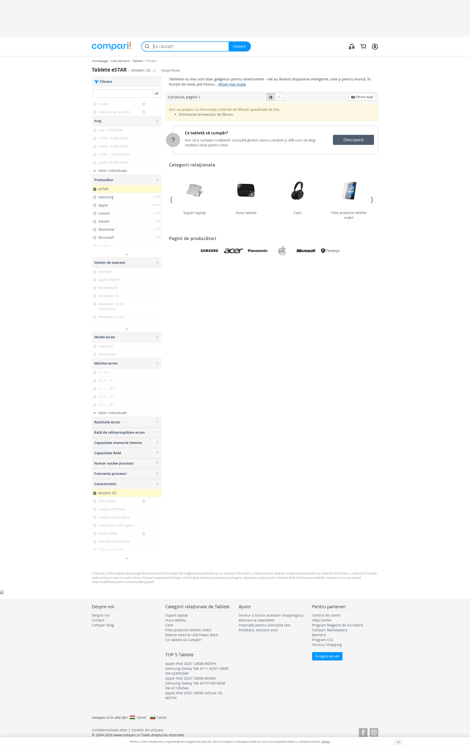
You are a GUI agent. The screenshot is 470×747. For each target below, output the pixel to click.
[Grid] (279, 97)
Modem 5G (141, 70)
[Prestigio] (330, 251)
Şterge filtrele (170, 70)
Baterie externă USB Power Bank (191, 635)
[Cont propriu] (374, 46)
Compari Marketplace (329, 630)
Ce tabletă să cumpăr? (206, 133)
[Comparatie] (351, 46)
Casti (298, 212)
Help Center (322, 620)
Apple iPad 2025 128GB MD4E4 (190, 678)
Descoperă (353, 139)
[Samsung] (209, 251)
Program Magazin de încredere (337, 625)
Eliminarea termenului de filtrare (206, 114)
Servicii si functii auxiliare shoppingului (271, 615)
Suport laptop (194, 212)
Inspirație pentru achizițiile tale (264, 625)
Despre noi (101, 615)
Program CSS (322, 639)
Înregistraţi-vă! (327, 656)
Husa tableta (246, 212)
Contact (98, 620)
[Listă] (271, 97)
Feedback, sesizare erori (258, 630)
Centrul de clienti (326, 615)
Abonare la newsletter (257, 620)
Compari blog (103, 625)
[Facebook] (363, 731)
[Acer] (233, 251)
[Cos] (363, 46)
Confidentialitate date (109, 730)
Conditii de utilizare (147, 730)
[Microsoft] (306, 251)
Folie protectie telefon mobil (349, 215)
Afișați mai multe (232, 84)
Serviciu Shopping (327, 644)
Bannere (319, 635)
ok (156, 93)
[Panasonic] (258, 251)
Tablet (141, 717)
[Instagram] (374, 731)
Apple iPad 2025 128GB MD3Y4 (190, 663)
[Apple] (282, 251)
